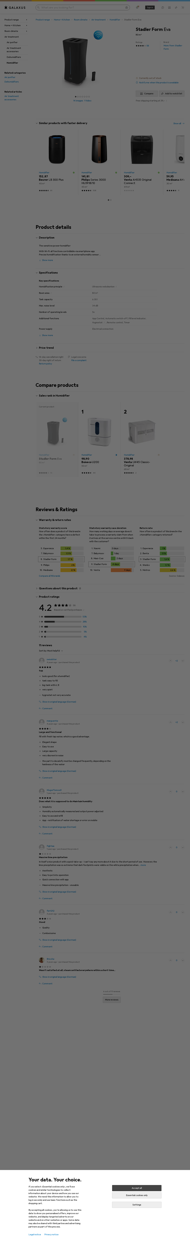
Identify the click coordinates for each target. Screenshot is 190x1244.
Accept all (137, 1188)
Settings (136, 1204)
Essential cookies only (137, 1195)
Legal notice (35, 1234)
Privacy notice (51, 1234)
